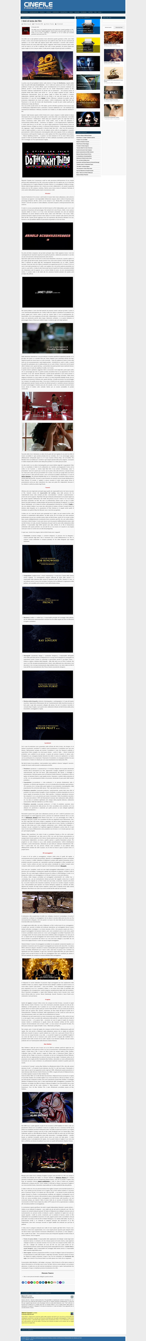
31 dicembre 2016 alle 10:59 (28, 1297)
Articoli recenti (108, 27)
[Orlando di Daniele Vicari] (113, 61)
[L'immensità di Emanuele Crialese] (113, 116)
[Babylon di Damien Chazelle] (113, 43)
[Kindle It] (46, 1282)
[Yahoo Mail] (60, 1282)
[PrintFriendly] (63, 1282)
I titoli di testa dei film (32, 21)
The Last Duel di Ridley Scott (82, 160)
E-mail (100, 12)
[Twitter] (26, 1282)
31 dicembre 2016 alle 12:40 (28, 1314)
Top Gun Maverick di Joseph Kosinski (84, 170)
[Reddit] (37, 1282)
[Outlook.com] (57, 1282)
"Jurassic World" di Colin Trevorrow (84, 147)
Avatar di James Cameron (85, 67)
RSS (95, 12)
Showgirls (63, 866)
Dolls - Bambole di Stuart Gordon (88, 123)
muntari (77, 12)
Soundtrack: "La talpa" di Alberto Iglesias (85, 137)
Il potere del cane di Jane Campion (84, 149)
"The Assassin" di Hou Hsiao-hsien (84, 168)
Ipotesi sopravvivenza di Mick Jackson (85, 152)
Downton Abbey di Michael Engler (84, 135)
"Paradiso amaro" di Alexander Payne (84, 164)
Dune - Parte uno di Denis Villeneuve (84, 172)
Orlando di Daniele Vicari (109, 62)
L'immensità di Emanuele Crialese (111, 117)
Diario (71, 12)
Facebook (83, 12)
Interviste (56, 12)
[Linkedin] (43, 1282)
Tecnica (42, 12)
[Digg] (40, 1282)
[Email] (51, 1282)
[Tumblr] (31, 1282)
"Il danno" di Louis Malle (81, 139)
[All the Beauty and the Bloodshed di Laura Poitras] (113, 78)
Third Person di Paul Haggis (82, 143)
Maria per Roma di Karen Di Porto (83, 154)
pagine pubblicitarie (44, 1181)
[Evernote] (49, 1282)
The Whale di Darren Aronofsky (111, 99)
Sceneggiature (34, 12)
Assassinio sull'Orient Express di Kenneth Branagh (87, 162)
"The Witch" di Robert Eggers (83, 166)
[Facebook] (23, 1282)
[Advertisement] (47, 1288)
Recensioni (24, 12)
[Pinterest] (28, 1282)
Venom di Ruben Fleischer (82, 174)
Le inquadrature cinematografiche (84, 156)
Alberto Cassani (27, 24)
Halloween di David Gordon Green (84, 158)
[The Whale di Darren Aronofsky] (113, 98)
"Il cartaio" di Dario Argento (82, 145)
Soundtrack (64, 12)
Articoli (48, 12)
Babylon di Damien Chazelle (110, 44)
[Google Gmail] (54, 1282)
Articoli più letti (119, 27)
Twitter (90, 12)
